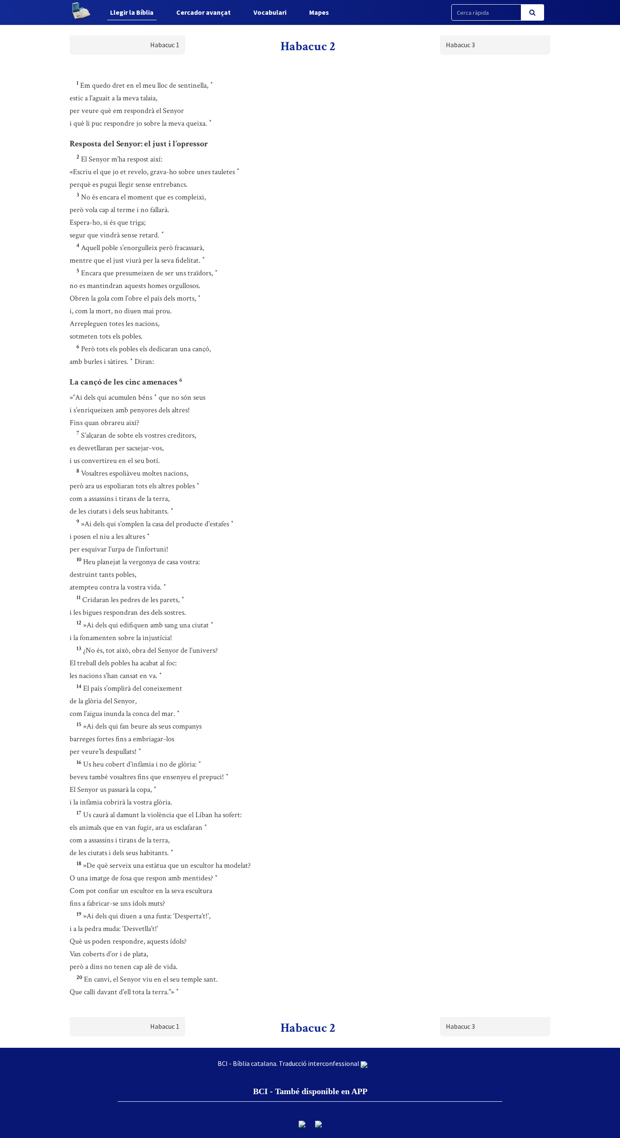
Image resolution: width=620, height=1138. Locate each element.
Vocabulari (269, 12)
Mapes (319, 12)
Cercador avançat (203, 12)
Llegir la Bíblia (132, 12)
